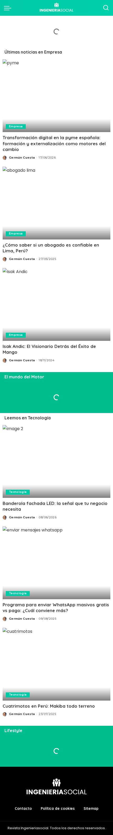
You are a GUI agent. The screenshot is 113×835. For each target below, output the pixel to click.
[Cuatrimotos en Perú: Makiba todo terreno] (56, 664)
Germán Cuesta (22, 157)
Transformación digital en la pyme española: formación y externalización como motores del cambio (54, 143)
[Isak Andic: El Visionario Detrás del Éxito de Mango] (56, 304)
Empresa (16, 126)
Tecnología (18, 492)
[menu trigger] (9, 8)
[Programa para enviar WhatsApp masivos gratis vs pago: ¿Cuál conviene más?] (56, 562)
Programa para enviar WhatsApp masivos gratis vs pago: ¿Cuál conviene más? (56, 607)
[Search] (106, 8)
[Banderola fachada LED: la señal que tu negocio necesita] (56, 461)
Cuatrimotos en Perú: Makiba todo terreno (49, 706)
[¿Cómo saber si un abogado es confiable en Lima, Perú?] (56, 203)
